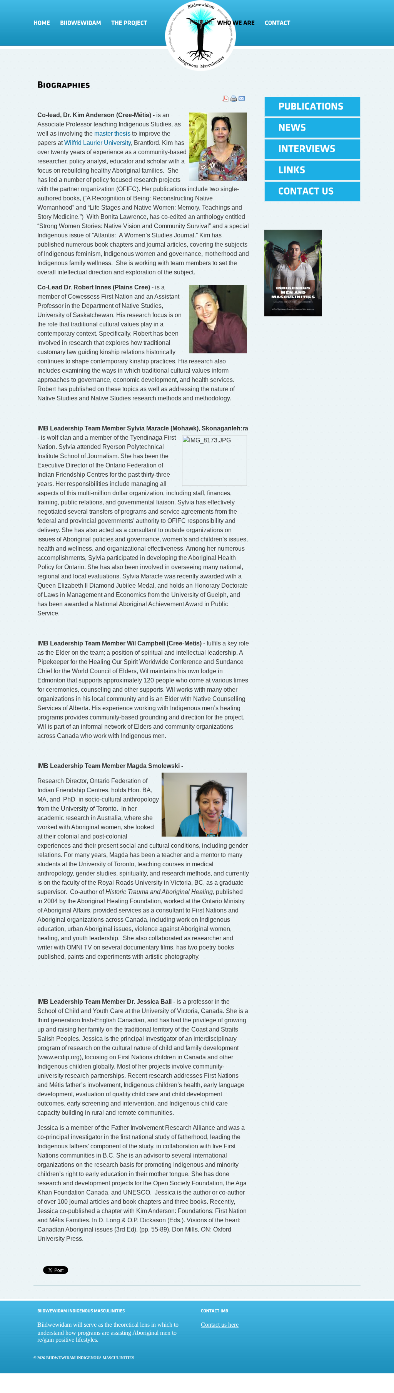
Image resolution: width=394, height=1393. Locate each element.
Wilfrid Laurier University (97, 142)
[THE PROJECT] (148, 23)
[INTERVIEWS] (312, 149)
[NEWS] (312, 128)
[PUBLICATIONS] (312, 106)
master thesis (112, 133)
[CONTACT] (278, 23)
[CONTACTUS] (312, 191)
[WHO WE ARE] (236, 23)
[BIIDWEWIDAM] (80, 23)
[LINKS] (312, 170)
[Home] (44, 23)
